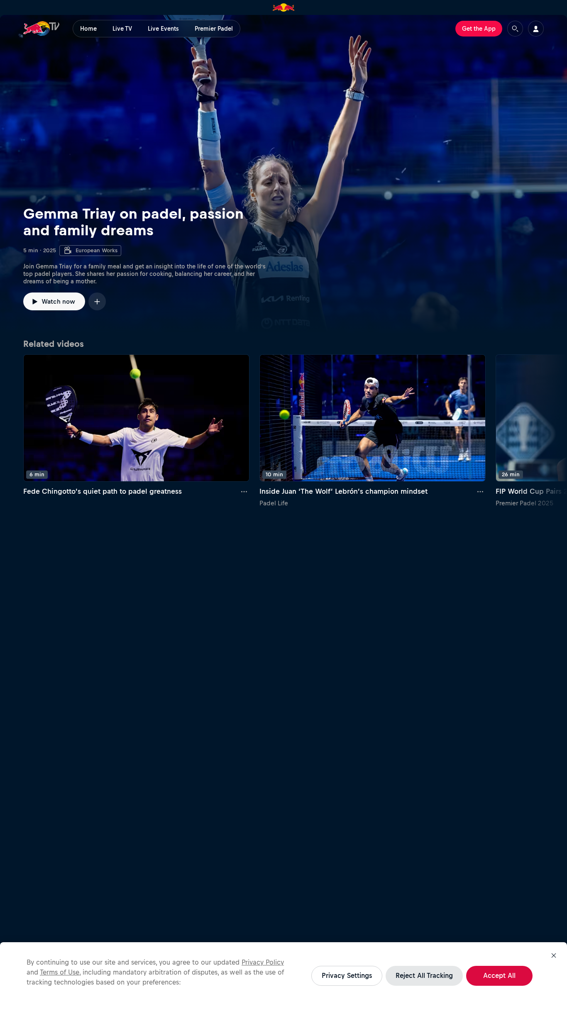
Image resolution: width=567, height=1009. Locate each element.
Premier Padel (214, 28)
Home (88, 28)
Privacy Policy (263, 962)
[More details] (244, 492)
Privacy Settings (347, 975)
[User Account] (536, 29)
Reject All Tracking (424, 975)
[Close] (553, 955)
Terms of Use (59, 972)
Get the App (479, 28)
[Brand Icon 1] (284, 7)
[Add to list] (97, 301)
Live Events (163, 28)
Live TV (122, 28)
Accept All (499, 975)
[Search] (515, 29)
